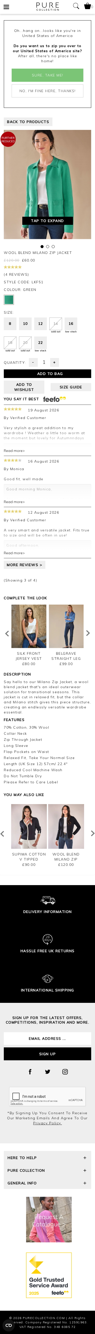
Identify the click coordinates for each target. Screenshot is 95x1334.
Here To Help (22, 1158)
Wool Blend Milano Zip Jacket (66, 859)
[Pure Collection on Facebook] (30, 1071)
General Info (22, 1183)
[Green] (9, 299)
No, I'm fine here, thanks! (48, 91)
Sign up (47, 1054)
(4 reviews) (16, 274)
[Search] (76, 7)
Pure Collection (26, 1170)
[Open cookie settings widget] (9, 1325)
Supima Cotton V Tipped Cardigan (29, 859)
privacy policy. (47, 1123)
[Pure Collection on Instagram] (65, 1071)
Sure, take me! (47, 75)
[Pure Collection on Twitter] (47, 1071)
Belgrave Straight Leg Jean (66, 658)
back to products (28, 122)
